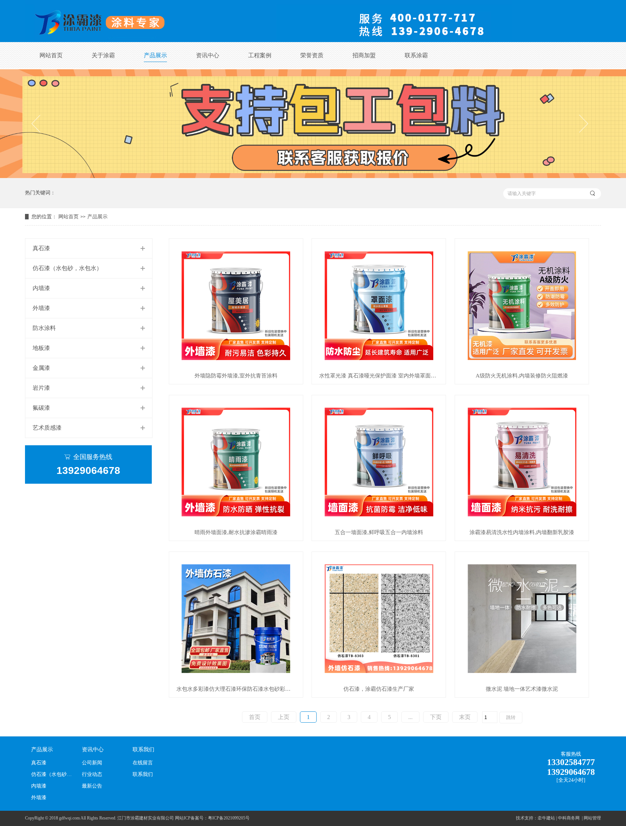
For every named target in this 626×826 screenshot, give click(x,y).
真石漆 (41, 248)
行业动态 (92, 774)
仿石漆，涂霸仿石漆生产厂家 (378, 689)
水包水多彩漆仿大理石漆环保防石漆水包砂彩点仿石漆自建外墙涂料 (239, 689)
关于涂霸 (103, 55)
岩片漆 (41, 388)
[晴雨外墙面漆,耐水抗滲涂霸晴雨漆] (236, 462)
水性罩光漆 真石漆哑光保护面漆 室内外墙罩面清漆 (380, 376)
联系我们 (143, 749)
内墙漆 (41, 288)
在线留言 (143, 762)
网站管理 (592, 818)
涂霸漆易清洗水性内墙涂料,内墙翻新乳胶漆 (522, 532)
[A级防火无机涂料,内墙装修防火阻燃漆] (522, 305)
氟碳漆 (41, 408)
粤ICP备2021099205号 (229, 818)
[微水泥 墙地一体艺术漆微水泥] (522, 619)
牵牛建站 (546, 818)
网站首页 (51, 55)
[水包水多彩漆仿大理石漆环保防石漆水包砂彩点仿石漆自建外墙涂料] (236, 619)
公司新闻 (92, 762)
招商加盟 (364, 55)
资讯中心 (207, 55)
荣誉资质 (312, 55)
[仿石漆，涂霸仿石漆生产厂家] (379, 619)
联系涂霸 (416, 55)
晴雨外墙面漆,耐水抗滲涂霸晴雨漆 (236, 532)
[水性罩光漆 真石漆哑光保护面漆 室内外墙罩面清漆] (379, 305)
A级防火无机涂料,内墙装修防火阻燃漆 (522, 376)
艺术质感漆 (47, 428)
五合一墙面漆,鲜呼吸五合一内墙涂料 (379, 532)
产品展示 (155, 55)
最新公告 (92, 786)
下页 (436, 717)
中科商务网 (569, 818)
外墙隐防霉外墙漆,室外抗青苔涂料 (236, 376)
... (410, 717)
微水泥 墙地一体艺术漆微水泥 (522, 689)
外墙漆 (41, 308)
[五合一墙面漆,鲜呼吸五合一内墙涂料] (379, 462)
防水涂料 (44, 328)
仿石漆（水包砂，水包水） (67, 268)
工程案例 (259, 55)
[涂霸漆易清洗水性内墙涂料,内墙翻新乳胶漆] (522, 462)
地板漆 (41, 348)
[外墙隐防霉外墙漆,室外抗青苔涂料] (236, 305)
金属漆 (41, 368)
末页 (465, 717)
